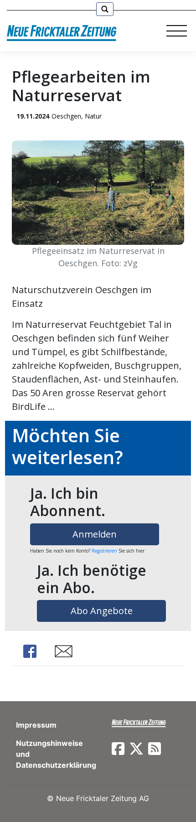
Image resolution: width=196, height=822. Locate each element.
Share (30, 651)
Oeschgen (66, 116)
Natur (93, 116)
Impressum (36, 724)
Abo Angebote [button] (102, 611)
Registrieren (104, 551)
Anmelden (94, 534)
